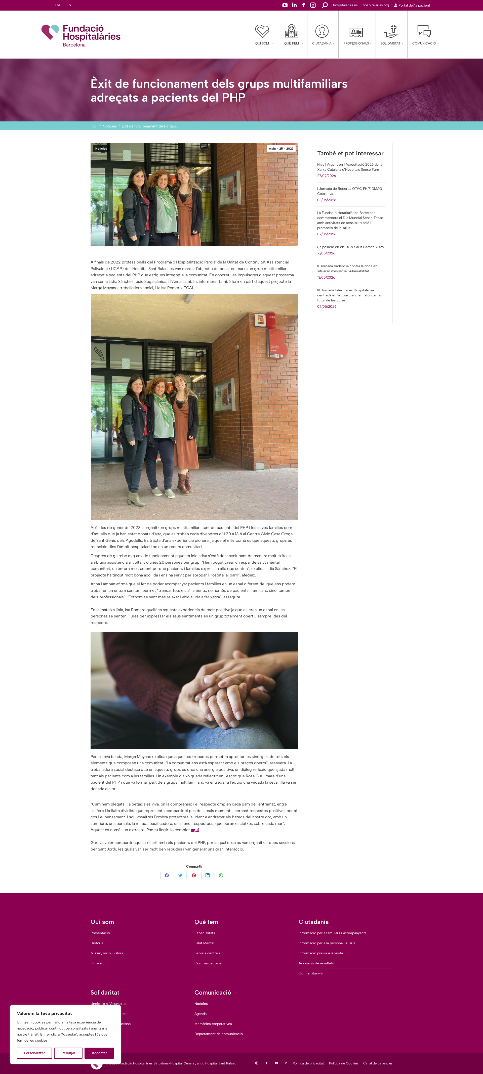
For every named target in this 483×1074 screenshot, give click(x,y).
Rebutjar (68, 1053)
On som (97, 963)
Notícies (101, 148)
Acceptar (99, 1053)
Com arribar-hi (311, 973)
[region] (65, 1034)
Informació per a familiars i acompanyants (333, 933)
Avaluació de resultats (316, 963)
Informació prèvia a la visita (321, 953)
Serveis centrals (207, 953)
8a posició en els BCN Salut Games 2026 (350, 247)
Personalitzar (34, 1053)
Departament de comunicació (218, 1034)
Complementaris (208, 963)
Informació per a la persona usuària (327, 943)
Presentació (100, 933)
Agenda (200, 1014)
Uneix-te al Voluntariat (109, 1004)
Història (97, 943)
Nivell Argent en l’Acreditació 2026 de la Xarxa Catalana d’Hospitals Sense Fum (349, 167)
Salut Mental (204, 943)
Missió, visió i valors (107, 953)
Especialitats (204, 933)
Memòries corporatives (213, 1024)
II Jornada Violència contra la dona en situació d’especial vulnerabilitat (347, 268)
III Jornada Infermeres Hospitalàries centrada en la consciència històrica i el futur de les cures (349, 295)
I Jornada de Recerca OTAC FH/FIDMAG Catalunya (349, 191)
